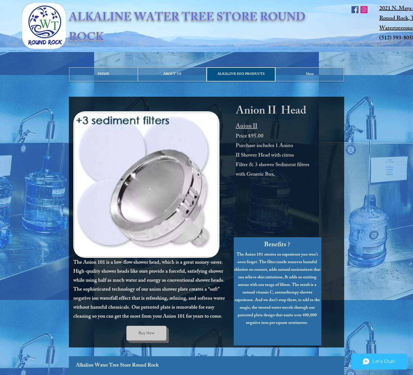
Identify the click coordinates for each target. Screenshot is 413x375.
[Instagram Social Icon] (363, 9)
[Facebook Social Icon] (354, 9)
